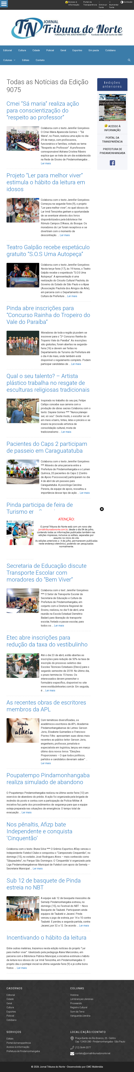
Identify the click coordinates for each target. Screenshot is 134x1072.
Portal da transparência (112, 139)
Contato (40, 60)
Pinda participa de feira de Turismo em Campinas (40, 508)
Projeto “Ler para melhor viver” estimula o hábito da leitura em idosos (46, 182)
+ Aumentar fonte (113, 5)
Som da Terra (77, 1011)
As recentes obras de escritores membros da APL (46, 706)
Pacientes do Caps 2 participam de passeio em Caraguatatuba (47, 447)
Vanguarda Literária (80, 1015)
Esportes (77, 50)
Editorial (7, 50)
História (74, 995)
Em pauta (94, 50)
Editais (25, 60)
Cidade (36, 50)
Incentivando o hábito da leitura (46, 937)
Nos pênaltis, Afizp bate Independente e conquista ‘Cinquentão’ (39, 831)
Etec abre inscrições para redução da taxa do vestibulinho (47, 641)
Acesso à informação (112, 128)
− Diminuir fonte (103, 5)
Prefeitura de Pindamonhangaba (112, 151)
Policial (50, 50)
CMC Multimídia (94, 1066)
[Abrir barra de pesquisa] (129, 60)
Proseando (76, 1003)
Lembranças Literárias (81, 999)
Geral (63, 50)
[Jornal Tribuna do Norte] (67, 27)
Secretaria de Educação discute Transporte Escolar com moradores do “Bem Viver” (46, 573)
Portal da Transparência (90, 3)
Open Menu (4, 3)
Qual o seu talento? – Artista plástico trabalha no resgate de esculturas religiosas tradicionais (48, 383)
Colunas (7, 60)
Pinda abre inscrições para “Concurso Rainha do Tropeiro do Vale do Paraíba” (48, 315)
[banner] (67, 559)
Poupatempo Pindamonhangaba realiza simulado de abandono (48, 779)
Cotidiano (110, 50)
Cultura (22, 50)
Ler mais (46, 163)
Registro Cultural (78, 1007)
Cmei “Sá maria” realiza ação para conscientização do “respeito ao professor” (43, 110)
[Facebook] (112, 164)
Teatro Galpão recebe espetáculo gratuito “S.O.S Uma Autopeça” (48, 250)
